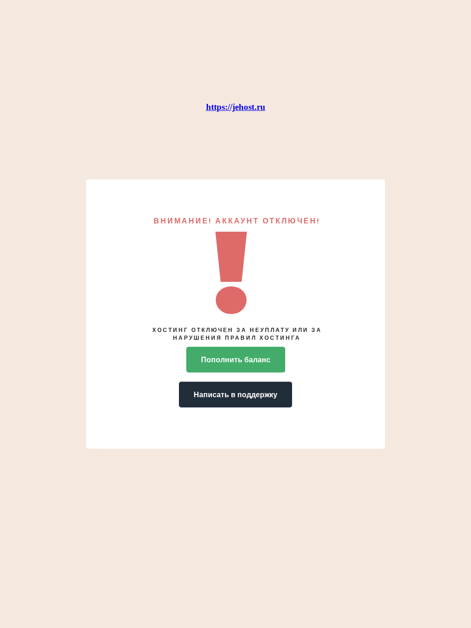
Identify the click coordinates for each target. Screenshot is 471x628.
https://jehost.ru (235, 107)
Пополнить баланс (235, 359)
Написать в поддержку (235, 394)
